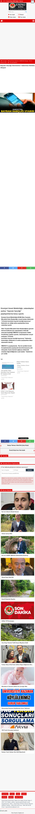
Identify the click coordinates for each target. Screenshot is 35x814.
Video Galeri (12, 17)
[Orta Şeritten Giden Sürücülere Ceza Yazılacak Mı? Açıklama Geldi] (8, 365)
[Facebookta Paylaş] (4, 268)
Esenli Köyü (5, 794)
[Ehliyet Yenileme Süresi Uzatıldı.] (25, 367)
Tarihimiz (24, 794)
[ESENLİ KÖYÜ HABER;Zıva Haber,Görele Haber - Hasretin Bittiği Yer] (17, 6)
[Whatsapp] (30, 268)
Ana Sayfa (12, 14)
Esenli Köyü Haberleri (14, 60)
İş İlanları (4, 797)
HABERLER (22, 60)
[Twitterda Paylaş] (13, 268)
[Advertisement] (17, 41)
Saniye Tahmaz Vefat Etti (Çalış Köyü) (18, 445)
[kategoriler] (33, 20)
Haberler (11, 797)
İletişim (22, 14)
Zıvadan (12, 794)
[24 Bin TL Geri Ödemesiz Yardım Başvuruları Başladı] (8, 385)
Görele (18, 794)
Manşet (26, 60)
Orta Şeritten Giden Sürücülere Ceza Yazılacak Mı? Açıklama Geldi (8, 372)
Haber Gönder (19, 797)
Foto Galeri (23, 17)
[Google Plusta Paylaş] (21, 268)
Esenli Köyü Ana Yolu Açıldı (17, 450)
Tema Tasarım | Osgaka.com (17, 812)
